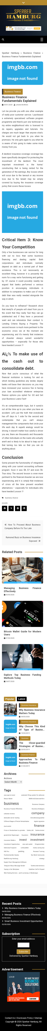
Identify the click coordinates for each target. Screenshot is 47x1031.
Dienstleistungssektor (37, 818)
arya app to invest (9, 795)
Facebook (4, 508)
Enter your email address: (23, 947)
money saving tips (38, 848)
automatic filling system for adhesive (32, 795)
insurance (37, 834)
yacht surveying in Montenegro (28, 873)
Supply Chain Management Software (15, 862)
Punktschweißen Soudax (11, 855)
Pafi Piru (6, 851)
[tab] (10, 699)
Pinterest (17, 508)
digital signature (39, 821)
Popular (9, 699)
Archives (8, 778)
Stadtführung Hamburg (11, 858)
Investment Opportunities (12, 844)
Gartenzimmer (39, 830)
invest (23, 839)
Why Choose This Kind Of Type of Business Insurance (32, 728)
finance (15, 498)
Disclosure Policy (25, 1018)
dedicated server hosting (11, 818)
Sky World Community (37, 855)
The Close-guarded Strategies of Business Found (32, 744)
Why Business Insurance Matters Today (32, 711)
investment (37, 839)
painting (21, 851)
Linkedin (24, 508)
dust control (7, 826)
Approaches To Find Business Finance (32, 761)
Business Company (38, 804)
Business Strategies (38, 809)
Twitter (11, 508)
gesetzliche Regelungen (11, 835)
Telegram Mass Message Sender (14, 866)
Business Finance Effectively (13, 809)
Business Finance (31, 53)
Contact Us (10, 1018)
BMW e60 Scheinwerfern (36, 799)
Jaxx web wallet (27, 844)
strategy (41, 858)
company (37, 813)
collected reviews (9, 814)
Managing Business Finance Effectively (23, 914)
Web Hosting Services (10, 873)
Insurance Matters (10, 840)
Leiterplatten (25, 848)
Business (25, 738)
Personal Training (38, 851)
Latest (21, 699)
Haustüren (25, 835)
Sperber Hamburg (10, 53)
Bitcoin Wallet (8, 799)
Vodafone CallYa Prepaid (36, 869)
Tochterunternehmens (37, 866)
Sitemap (38, 1018)
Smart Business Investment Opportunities (24, 921)
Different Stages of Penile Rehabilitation (16, 821)
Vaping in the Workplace (11, 869)
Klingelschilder (39, 844)
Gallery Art (30, 830)
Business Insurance (29, 705)
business (8, 498)
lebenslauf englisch (10, 848)
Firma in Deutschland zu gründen (14, 830)
